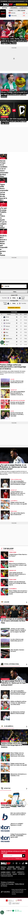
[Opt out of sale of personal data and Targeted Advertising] (2, 912)
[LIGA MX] (26, 602)
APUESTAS (21, 874)
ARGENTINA (11, 867)
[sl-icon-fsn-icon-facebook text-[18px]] (13, 863)
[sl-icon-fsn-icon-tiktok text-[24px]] (23, 863)
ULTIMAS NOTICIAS (15, 5)
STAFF (14, 872)
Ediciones (3, 867)
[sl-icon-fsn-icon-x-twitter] (20, 863)
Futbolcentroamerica (7, 876)
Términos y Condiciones (20, 858)
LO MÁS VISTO (23, 7)
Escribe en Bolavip (6, 874)
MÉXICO (9, 869)
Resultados (14, 7)
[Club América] (26, 726)
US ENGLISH (21, 869)
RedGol (15, 874)
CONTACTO (20, 872)
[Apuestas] (26, 788)
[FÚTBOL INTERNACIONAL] (26, 664)
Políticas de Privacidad (7, 884)
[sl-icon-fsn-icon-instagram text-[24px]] (16, 863)
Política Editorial (19, 884)
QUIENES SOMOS (5, 872)
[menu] (1, 4)
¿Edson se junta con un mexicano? (16, 1)
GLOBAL (3, 869)
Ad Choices (4, 886)
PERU (14, 869)
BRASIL (18, 867)
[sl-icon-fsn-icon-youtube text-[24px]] (26, 863)
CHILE (23, 867)
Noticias (4, 7)
